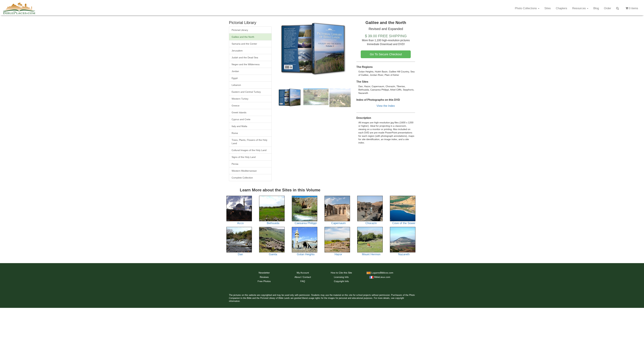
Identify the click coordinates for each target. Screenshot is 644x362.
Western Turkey (240, 98)
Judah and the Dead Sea (245, 57)
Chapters (561, 8)
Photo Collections (526, 8)
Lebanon (236, 85)
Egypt (235, 78)
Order (607, 8)
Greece (235, 105)
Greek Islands (239, 112)
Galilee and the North (243, 37)
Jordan (235, 71)
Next (355, 49)
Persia (235, 164)
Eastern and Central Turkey (246, 91)
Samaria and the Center (244, 43)
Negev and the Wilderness (246, 64)
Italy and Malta (239, 126)
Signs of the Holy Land (244, 157)
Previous (272, 49)
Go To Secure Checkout (386, 54)
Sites (547, 8)
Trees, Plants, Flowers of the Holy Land (249, 142)
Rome (235, 133)
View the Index (386, 105)
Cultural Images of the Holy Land (249, 150)
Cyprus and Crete (241, 119)
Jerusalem (237, 50)
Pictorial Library (240, 30)
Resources (579, 8)
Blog (596, 8)
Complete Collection (242, 177)
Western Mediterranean (244, 170)
